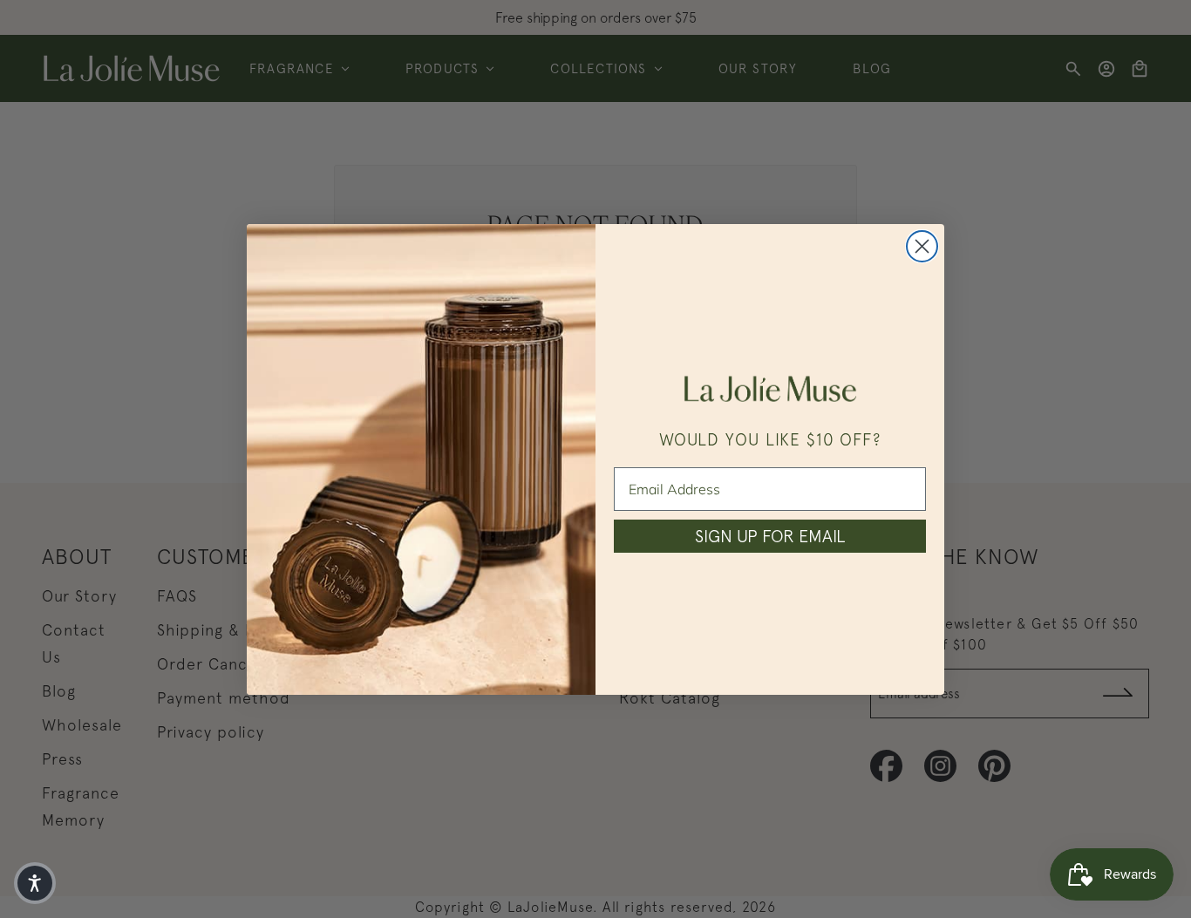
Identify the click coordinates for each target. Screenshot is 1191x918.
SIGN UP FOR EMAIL (770, 536)
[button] (35, 883)
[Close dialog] (922, 246)
